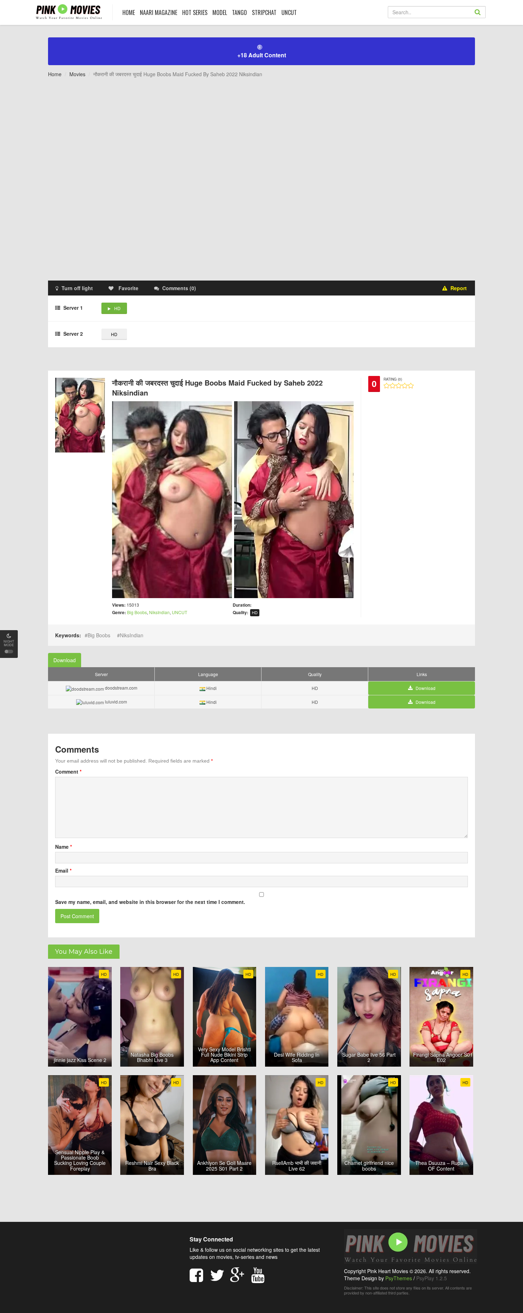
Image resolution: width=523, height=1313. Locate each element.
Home (55, 74)
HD (117, 308)
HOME (128, 12)
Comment (68, 771)
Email (63, 870)
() (179, 288)
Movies (77, 74)
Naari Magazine (158, 12)
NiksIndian (159, 612)
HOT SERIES (194, 12)
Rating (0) (393, 379)
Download (64, 660)
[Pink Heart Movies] (69, 11)
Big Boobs (137, 612)
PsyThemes (398, 1278)
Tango (239, 12)
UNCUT (289, 12)
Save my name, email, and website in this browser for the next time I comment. (150, 901)
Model (219, 12)
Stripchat (264, 12)
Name (63, 846)
